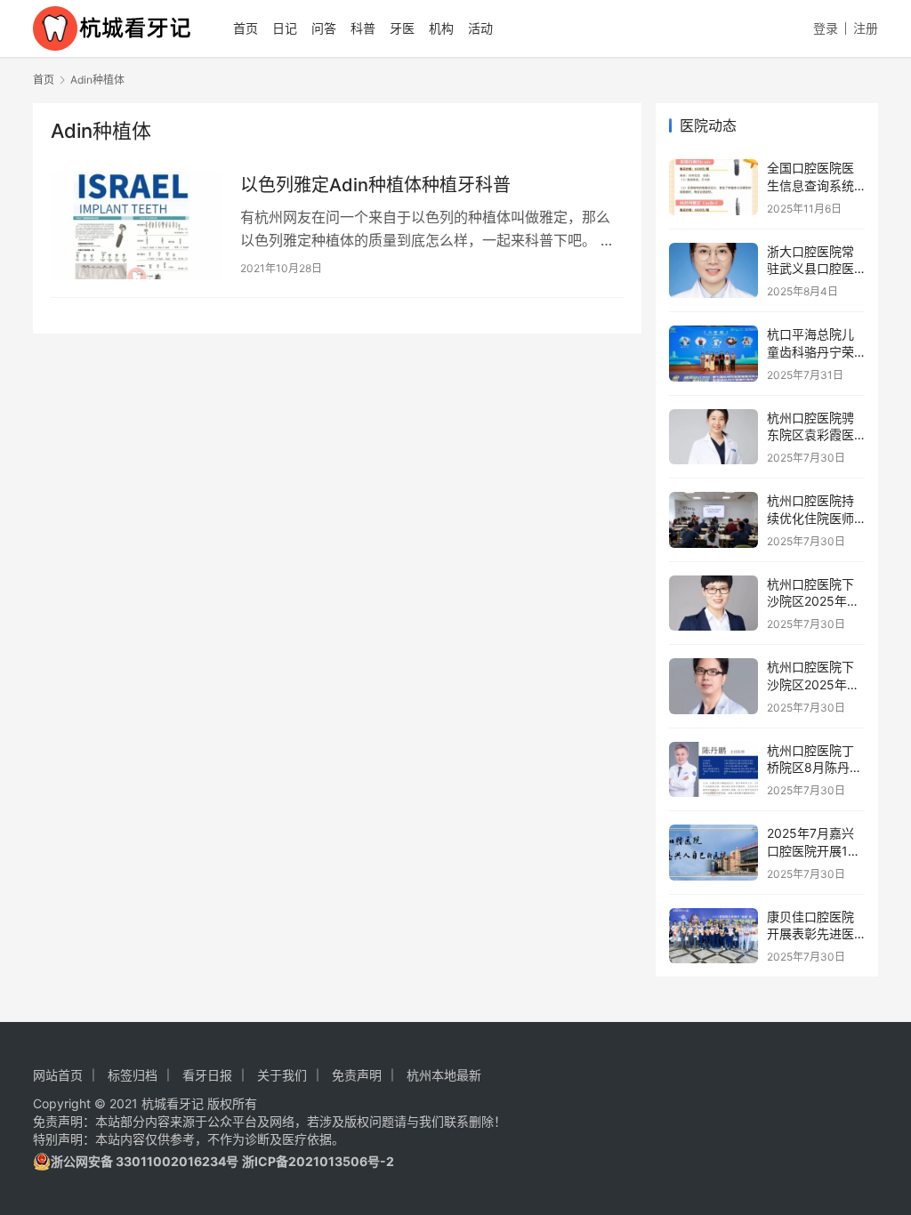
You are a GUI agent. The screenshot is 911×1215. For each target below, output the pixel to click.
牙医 (402, 28)
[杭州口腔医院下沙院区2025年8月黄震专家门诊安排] (713, 686)
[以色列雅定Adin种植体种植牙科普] (136, 225)
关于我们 (282, 1074)
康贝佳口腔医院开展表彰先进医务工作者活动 (810, 934)
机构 (441, 28)
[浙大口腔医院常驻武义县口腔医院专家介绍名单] (713, 271)
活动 (480, 28)
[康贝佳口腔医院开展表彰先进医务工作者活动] (713, 936)
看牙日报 (207, 1074)
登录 (825, 28)
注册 (865, 28)
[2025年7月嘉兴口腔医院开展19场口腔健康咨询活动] (713, 853)
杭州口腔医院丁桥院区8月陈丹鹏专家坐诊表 (814, 768)
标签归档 (132, 1074)
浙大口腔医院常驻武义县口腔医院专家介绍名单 (810, 269)
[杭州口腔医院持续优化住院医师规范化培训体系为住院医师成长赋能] (713, 520)
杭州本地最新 (444, 1074)
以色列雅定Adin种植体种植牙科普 (375, 185)
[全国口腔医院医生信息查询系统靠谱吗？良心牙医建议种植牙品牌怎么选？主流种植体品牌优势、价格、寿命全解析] (713, 187)
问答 (323, 28)
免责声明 (357, 1074)
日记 (284, 28)
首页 (245, 28)
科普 (363, 28)
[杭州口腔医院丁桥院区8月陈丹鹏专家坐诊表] (713, 770)
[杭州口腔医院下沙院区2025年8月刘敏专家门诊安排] (713, 603)
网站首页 (58, 1074)
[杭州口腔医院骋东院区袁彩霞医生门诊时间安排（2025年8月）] (713, 437)
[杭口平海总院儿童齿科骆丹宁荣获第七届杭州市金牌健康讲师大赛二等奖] (713, 354)
